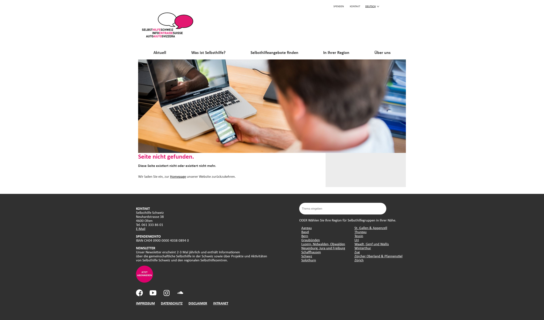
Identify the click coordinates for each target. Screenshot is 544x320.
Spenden (338, 6)
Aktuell (159, 52)
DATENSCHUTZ (172, 303)
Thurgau (360, 231)
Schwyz (306, 256)
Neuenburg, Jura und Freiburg (323, 247)
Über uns (382, 52)
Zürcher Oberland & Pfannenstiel (378, 256)
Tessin (358, 235)
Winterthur (362, 247)
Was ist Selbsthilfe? (208, 52)
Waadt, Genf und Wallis (371, 243)
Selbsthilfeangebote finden (274, 52)
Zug (357, 252)
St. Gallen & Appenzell (370, 227)
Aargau (306, 227)
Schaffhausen (311, 252)
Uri (356, 239)
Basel (305, 231)
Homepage (178, 176)
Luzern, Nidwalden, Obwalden (323, 243)
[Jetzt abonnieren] (144, 281)
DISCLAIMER (197, 303)
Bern (304, 235)
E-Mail (140, 228)
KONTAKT (355, 6)
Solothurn (308, 260)
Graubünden (310, 239)
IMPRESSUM (145, 303)
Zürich (359, 260)
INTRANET (220, 303)
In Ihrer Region (336, 52)
